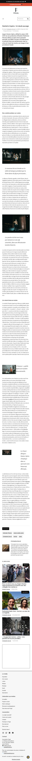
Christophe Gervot (10, 29)
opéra (20, 536)
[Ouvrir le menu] (3, 19)
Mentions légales (16, 759)
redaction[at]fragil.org (9, 753)
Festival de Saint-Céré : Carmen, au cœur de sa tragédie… (16, 612)
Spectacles (5, 528)
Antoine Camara (6, 589)
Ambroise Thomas (7, 533)
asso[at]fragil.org (8, 747)
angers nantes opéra (19, 533)
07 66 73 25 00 (7, 745)
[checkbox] (28, 757)
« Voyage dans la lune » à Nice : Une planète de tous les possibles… (13, 637)
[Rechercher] (28, 19)
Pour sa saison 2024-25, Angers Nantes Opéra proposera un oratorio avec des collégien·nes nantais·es (14, 585)
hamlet (15, 536)
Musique (26, 564)
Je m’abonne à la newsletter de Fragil (15, 1)
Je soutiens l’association (15, 4)
